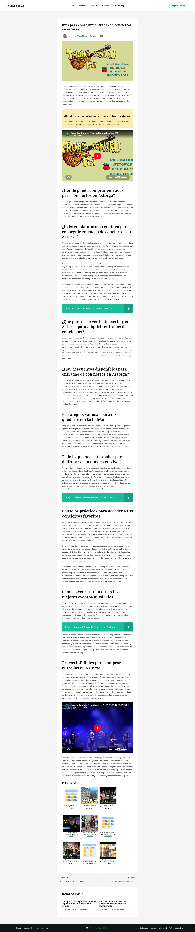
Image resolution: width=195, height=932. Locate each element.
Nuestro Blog (118, 6)
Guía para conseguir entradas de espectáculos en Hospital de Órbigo (79, 903)
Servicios (95, 6)
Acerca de (83, 6)
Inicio (73, 6)
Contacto (106, 6)
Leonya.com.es (15, 5)
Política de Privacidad (148, 928)
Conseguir (83, 909)
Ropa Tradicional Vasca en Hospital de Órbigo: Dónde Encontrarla (113, 903)
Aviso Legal (163, 928)
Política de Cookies (176, 928)
